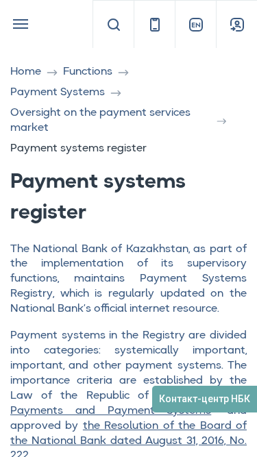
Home (25, 71)
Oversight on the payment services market (100, 121)
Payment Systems (57, 92)
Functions (87, 71)
